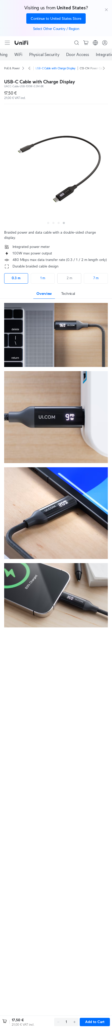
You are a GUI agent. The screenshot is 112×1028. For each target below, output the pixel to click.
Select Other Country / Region (56, 29)
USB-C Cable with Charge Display (55, 68)
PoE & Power (12, 68)
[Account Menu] (105, 43)
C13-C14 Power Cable (92, 68)
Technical (68, 293)
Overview (44, 293)
